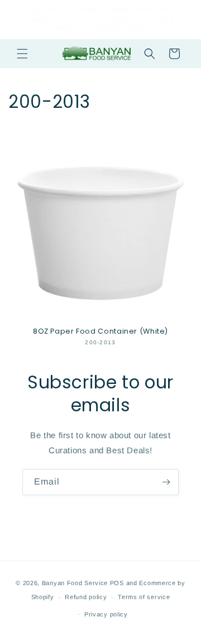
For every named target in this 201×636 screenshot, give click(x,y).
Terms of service (144, 597)
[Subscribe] (166, 482)
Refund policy (86, 597)
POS (117, 583)
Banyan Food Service (75, 583)
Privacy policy (106, 614)
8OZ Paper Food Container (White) (100, 331)
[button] (22, 53)
